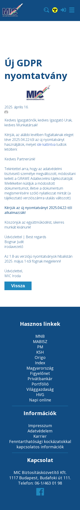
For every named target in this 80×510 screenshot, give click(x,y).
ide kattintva (46, 144)
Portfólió (40, 384)
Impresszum (40, 425)
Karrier (40, 436)
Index (40, 362)
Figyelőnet (40, 373)
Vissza (18, 285)
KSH (40, 352)
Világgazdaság (40, 389)
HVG (40, 394)
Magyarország (40, 368)
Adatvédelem (40, 430)
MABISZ (40, 341)
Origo (40, 357)
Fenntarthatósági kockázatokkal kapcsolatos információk (40, 444)
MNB (40, 336)
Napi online (40, 400)
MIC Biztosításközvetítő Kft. (40, 472)
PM (40, 346)
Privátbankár (40, 378)
